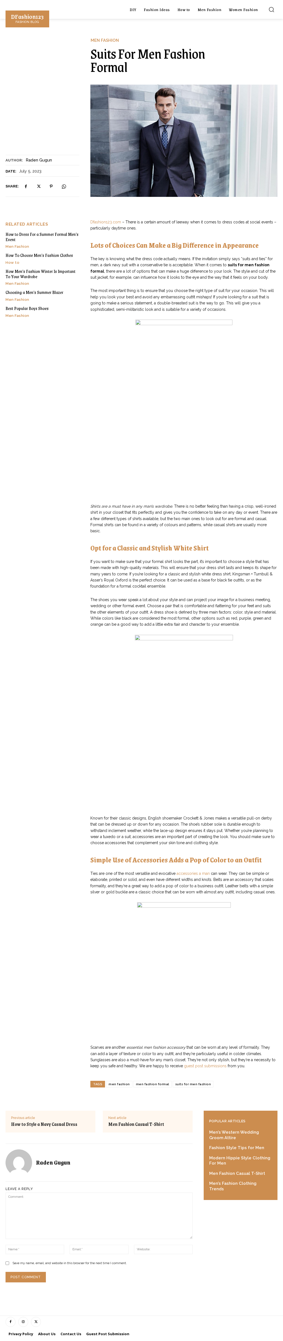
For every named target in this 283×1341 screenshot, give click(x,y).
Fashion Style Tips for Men (236, 1147)
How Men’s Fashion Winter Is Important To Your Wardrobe (40, 274)
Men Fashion (105, 40)
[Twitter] (38, 186)
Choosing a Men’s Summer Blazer (34, 292)
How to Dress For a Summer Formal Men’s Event (42, 237)
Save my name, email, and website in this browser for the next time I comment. (69, 1263)
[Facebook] (25, 186)
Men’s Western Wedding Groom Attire (234, 1135)
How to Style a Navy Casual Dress (44, 1124)
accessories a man (193, 873)
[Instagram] (23, 1322)
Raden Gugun (39, 160)
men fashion (119, 1084)
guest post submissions (205, 1066)
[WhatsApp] (63, 186)
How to (12, 262)
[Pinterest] (51, 186)
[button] (271, 9)
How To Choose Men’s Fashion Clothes (39, 255)
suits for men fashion (193, 1084)
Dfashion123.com (105, 222)
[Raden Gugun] (21, 1162)
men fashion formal (152, 1084)
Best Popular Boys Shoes (27, 308)
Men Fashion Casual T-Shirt (136, 1124)
